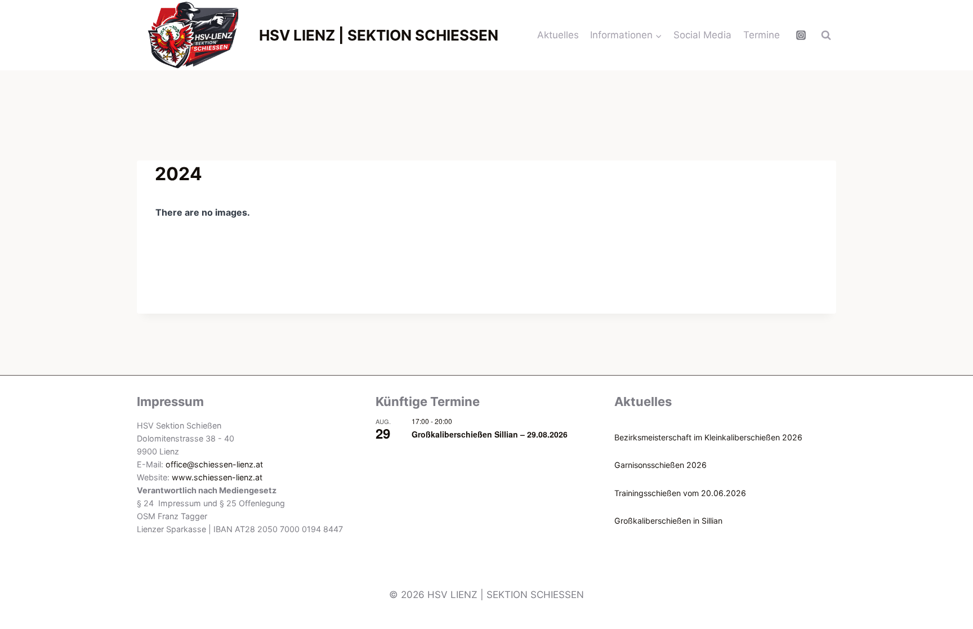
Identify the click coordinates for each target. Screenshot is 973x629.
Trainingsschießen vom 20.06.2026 (680, 493)
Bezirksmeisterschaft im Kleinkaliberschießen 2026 (708, 437)
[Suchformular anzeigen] (826, 35)
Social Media (702, 35)
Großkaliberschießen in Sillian (668, 520)
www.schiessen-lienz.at (217, 477)
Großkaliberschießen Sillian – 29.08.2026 (490, 434)
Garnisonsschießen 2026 (660, 465)
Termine (761, 35)
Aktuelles (558, 35)
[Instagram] (800, 35)
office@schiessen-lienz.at (214, 464)
